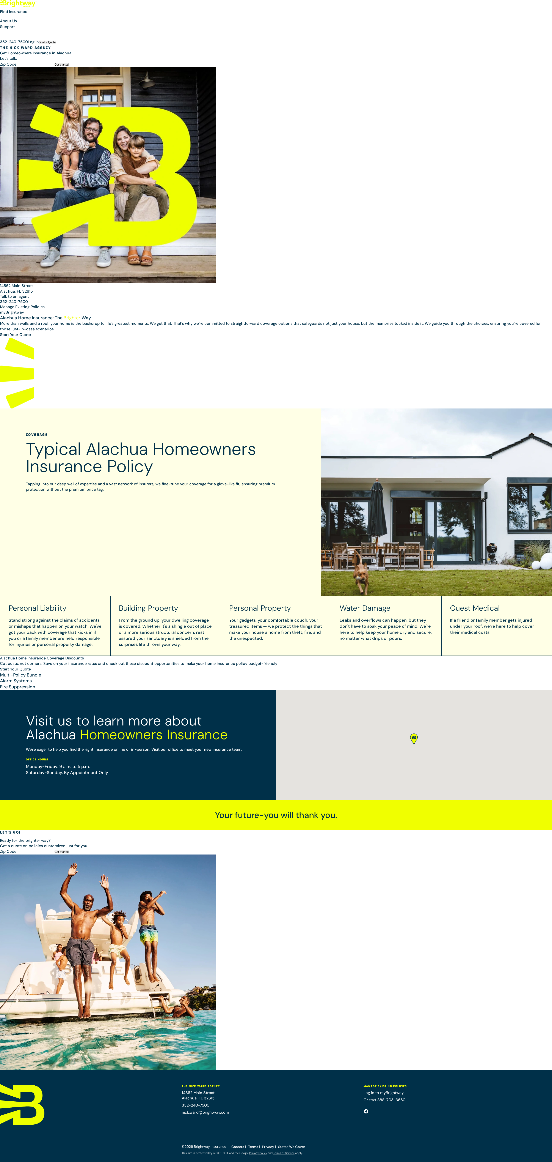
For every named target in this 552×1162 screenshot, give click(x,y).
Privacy (268, 1147)
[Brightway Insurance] (18, 3)
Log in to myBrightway (384, 1092)
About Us (8, 21)
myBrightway (12, 312)
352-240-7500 (14, 41)
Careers (237, 1147)
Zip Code (8, 64)
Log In (33, 41)
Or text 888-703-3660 (384, 1099)
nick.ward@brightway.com (205, 1112)
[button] (276, 13)
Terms (253, 1147)
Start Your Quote (15, 334)
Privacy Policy (258, 1153)
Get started (62, 64)
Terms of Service (284, 1153)
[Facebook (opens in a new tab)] (366, 1111)
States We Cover (291, 1147)
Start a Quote (47, 42)
